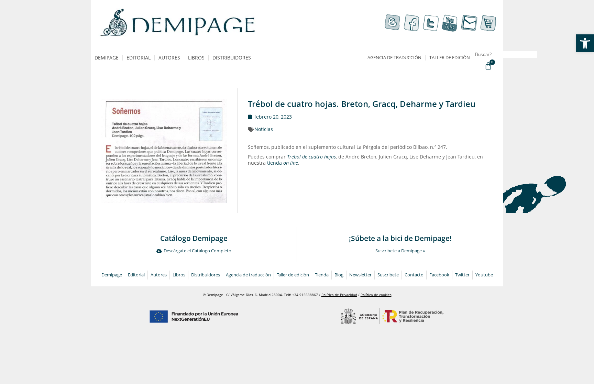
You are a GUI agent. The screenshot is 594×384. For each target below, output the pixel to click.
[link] (585, 43)
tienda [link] (282, 163)
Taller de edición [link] (449, 58)
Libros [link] (196, 57)
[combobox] (505, 54)
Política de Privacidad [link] (339, 295)
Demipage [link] (107, 57)
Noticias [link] (263, 129)
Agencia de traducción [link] (394, 58)
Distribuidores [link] (231, 57)
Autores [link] (169, 57)
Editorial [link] (138, 57)
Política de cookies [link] (376, 295)
